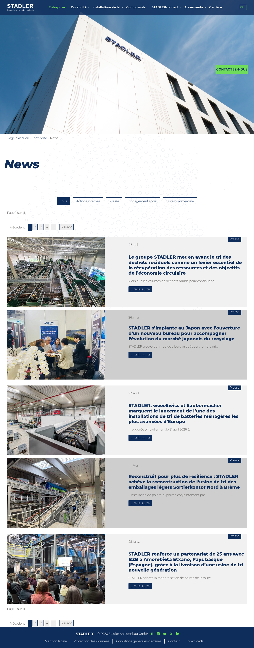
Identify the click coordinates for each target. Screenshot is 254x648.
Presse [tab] (114, 201)
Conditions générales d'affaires (138, 641)
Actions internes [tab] (88, 201)
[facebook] (152, 634)
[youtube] (165, 634)
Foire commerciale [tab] (180, 201)
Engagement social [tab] (142, 201)
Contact (174, 641)
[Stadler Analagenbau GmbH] (20, 7)
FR (242, 7)
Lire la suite (140, 289)
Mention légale (56, 641)
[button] (58, 7)
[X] (171, 634)
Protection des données (91, 641)
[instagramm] (178, 634)
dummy (232, 69)
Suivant (66, 227)
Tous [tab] (63, 201)
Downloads (195, 641)
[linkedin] (158, 634)
